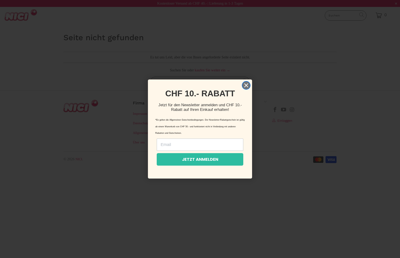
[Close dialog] (246, 85)
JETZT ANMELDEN (200, 159)
